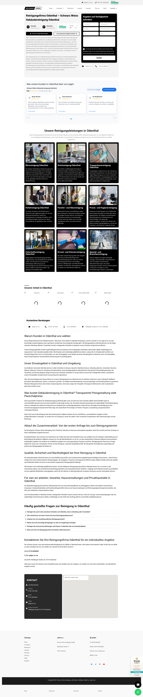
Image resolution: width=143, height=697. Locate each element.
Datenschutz (52, 691)
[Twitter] (95, 664)
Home (26, 642)
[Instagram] (99, 664)
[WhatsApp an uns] (138, 692)
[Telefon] (26, 590)
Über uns (26, 655)
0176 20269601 (34, 551)
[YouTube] (104, 664)
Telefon (30, 588)
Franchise (26, 653)
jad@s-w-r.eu (33, 555)
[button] (26, 302)
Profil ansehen (31, 111)
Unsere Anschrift (33, 607)
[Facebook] (91, 664)
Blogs (25, 691)
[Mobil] (26, 596)
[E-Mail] (26, 602)
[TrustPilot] (114, 2)
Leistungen (27, 645)
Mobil (30, 595)
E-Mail (30, 601)
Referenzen (27, 647)
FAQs (25, 658)
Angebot (26, 650)
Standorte (26, 661)
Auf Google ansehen (109, 89)
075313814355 (96, 642)
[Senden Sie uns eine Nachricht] (138, 684)
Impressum (76, 691)
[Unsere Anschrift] (26, 608)
